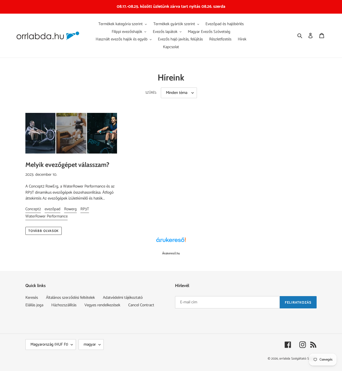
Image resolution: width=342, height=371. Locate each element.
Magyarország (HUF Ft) (49, 344)
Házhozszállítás (63, 305)
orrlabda (284, 358)
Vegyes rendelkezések (102, 305)
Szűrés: (151, 92)
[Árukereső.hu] (171, 242)
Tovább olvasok (43, 231)
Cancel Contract (141, 305)
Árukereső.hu (171, 253)
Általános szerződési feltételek (70, 297)
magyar (90, 344)
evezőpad (52, 209)
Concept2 (33, 209)
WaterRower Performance (46, 216)
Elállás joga (34, 305)
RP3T (84, 209)
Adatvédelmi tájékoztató (123, 297)
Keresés (31, 297)
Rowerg (70, 209)
